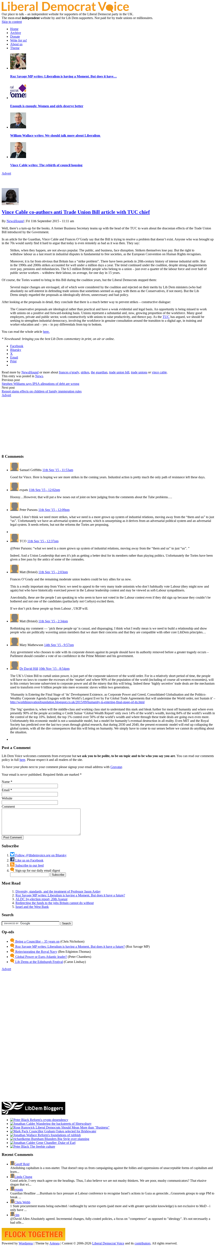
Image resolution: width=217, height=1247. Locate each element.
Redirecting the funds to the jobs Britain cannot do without (54, 903)
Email (6, 790)
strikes (85, 372)
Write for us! (18, 40)
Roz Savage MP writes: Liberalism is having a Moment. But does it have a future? (70, 895)
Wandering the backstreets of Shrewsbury (63, 1123)
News (39, 376)
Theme (14, 48)
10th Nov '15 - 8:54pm (54, 668)
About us (16, 44)
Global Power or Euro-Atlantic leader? (40, 956)
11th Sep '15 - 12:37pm (42, 541)
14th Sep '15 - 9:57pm (59, 645)
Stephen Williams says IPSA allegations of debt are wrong (40, 384)
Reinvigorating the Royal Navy (35, 951)
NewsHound (15, 221)
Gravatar (116, 767)
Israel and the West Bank (32, 907)
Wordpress (26, 1243)
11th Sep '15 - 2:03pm (53, 572)
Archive (15, 33)
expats (18, 1189)
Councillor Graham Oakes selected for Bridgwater (62, 1131)
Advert (6, 173)
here (22, 760)
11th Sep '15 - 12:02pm (44, 490)
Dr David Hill (28, 668)
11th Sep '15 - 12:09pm (54, 510)
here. (46, 331)
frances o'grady (69, 372)
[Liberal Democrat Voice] (65, 11)
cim (16, 1215)
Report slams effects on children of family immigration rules (42, 391)
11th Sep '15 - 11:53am (57, 470)
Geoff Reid (21, 1164)
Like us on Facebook (28, 860)
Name (6, 782)
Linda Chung (23, 1177)
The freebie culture (42, 1146)
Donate (15, 36)
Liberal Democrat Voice (108, 1243)
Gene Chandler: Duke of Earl (55, 1142)
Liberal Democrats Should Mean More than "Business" (72, 1127)
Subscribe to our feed (29, 865)
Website (7, 798)
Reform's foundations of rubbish (59, 1135)
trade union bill (119, 372)
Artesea (54, 1243)
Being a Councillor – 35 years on (37, 941)
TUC (166, 317)
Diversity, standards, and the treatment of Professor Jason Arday (58, 891)
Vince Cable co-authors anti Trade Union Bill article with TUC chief (76, 212)
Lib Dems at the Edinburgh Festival (38, 962)
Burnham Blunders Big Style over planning (59, 1139)
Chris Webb (22, 1202)
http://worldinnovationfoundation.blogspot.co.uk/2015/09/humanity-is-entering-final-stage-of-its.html (77, 702)
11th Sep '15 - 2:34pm (53, 621)
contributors (142, 1243)
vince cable (159, 372)
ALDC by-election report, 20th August (41, 899)
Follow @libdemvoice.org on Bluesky (40, 855)
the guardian (99, 372)
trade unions (139, 372)
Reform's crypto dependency (48, 1120)
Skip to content (12, 22)
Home (14, 29)
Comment (8, 806)
